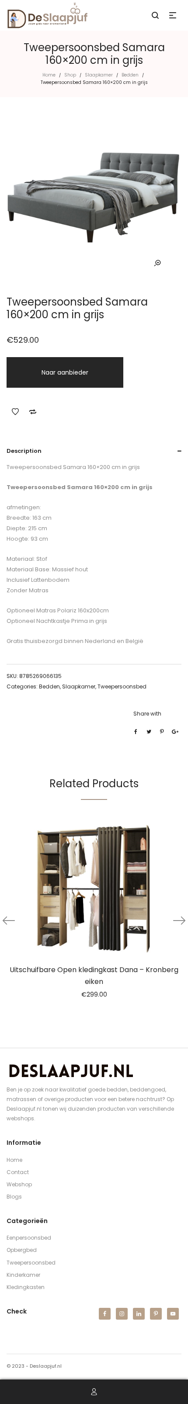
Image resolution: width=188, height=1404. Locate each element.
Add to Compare (33, 412)
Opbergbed (22, 1250)
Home (49, 75)
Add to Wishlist (15, 412)
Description (24, 451)
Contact (18, 1172)
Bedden (130, 75)
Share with (147, 713)
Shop (70, 75)
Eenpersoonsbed (29, 1237)
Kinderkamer (23, 1275)
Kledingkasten (26, 1287)
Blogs (14, 1196)
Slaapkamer (99, 75)
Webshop (19, 1184)
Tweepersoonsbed (121, 686)
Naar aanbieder (65, 372)
